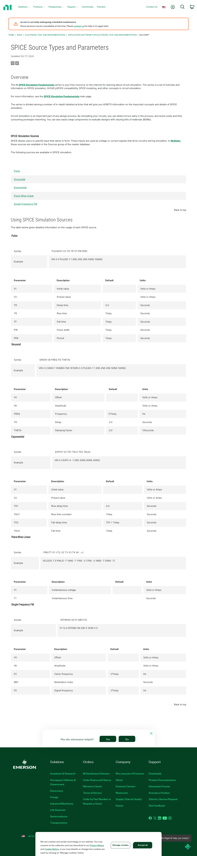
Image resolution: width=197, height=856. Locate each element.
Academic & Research (62, 773)
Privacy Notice (97, 845)
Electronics (56, 790)
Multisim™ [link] (144, 34)
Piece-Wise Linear (24, 195)
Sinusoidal (19, 179)
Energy (54, 797)
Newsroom (122, 792)
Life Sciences (57, 809)
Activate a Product (159, 792)
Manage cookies (121, 845)
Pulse (17, 171)
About (119, 780)
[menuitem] (24, 7)
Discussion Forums (159, 786)
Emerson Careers (125, 786)
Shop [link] (19, 34)
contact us (79, 25)
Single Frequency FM (25, 203)
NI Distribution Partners (96, 773)
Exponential (20, 187)
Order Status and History (97, 780)
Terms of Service (92, 792)
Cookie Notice (52, 848)
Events (119, 805)
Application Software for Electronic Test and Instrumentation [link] (102, 34)
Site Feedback (157, 805)
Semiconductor (59, 816)
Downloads (155, 773)
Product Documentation (162, 780)
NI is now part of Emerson (130, 773)
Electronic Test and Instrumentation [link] (45, 34)
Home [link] (11, 34)
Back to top (180, 209)
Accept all (142, 845)
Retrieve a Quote (92, 786)
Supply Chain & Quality (129, 799)
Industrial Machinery (61, 803)
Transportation (58, 822)
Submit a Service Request (163, 799)
